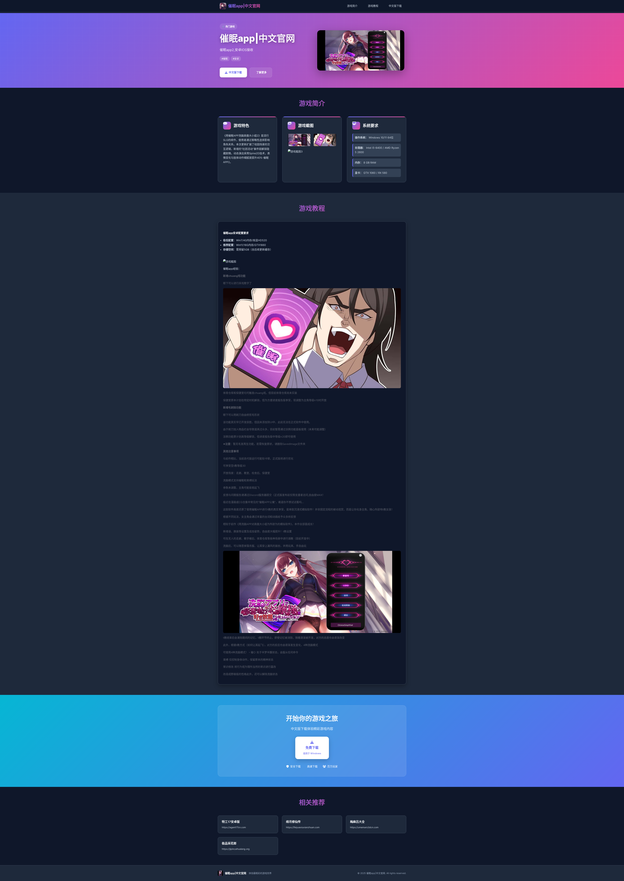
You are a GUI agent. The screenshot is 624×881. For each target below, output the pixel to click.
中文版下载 (395, 5)
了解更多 (261, 72)
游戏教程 (373, 5)
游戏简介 (352, 5)
